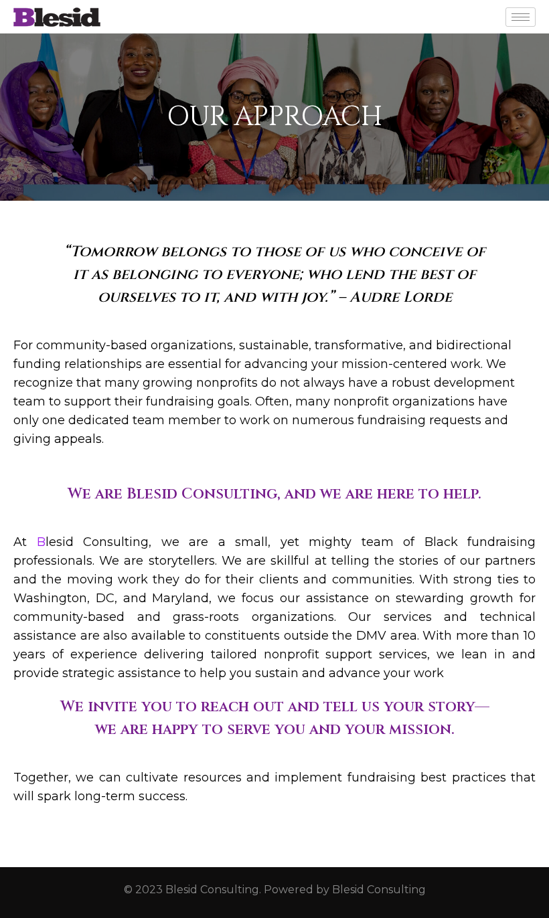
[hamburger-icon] (520, 17)
